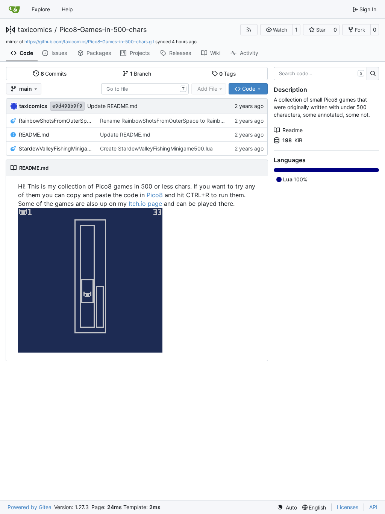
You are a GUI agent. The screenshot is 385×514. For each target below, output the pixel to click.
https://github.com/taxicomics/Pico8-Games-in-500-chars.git (89, 41)
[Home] (14, 9)
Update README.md (112, 106)
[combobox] (145, 88)
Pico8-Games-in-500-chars (103, 29)
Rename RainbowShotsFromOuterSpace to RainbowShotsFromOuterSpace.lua (196, 120)
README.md (34, 134)
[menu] (287, 507)
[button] (276, 29)
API (373, 507)
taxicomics (35, 29)
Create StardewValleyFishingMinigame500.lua (156, 148)
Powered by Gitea (30, 507)
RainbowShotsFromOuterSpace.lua (55, 120)
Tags (227, 73)
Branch (141, 73)
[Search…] (373, 74)
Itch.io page (145, 203)
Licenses (347, 507)
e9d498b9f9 (67, 106)
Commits (54, 73)
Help (67, 9)
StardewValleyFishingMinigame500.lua (55, 148)
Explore (41, 9)
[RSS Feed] (249, 29)
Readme (292, 130)
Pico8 (155, 195)
